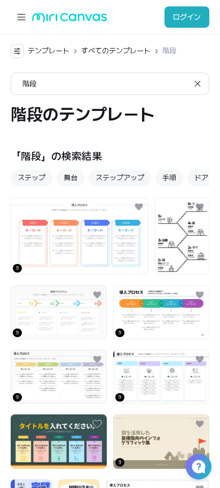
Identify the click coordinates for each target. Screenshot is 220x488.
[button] (198, 466)
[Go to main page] (69, 20)
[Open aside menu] (21, 17)
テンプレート (48, 50)
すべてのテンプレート (116, 50)
